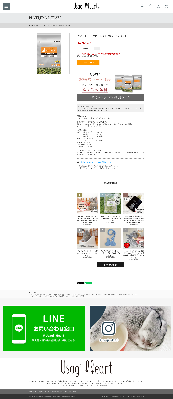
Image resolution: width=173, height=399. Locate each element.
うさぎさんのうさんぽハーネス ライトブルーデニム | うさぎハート (111, 253)
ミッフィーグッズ (133, 294)
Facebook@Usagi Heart (52, 396)
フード (33, 294)
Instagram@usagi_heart (36, 396)
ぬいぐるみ (122, 294)
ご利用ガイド (42, 392)
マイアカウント (142, 6)
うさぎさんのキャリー (110, 294)
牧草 (37, 25)
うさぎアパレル (48, 296)
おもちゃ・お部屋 (58, 294)
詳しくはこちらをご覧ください (88, 56)
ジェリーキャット (36, 296)
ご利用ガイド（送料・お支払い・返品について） (96, 162)
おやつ (39, 294)
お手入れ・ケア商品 (84, 294)
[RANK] (87, 203)
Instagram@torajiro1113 (69, 396)
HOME (31, 25)
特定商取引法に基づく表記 (55, 392)
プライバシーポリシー (71, 392)
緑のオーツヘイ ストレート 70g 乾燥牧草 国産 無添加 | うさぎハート (110, 218)
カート (166, 6)
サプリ (49, 294)
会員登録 (158, 6)
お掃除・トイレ (71, 294)
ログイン (150, 6)
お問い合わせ (32, 392)
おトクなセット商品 (78, 296)
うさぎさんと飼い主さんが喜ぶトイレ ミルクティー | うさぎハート (87, 253)
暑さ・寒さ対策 (96, 294)
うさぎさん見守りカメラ (62, 296)
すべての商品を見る (111, 265)
